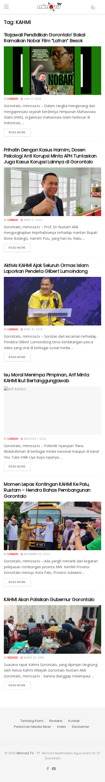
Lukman (12, 99)
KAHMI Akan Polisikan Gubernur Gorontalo (49, 599)
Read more (17, 132)
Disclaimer (80, 726)
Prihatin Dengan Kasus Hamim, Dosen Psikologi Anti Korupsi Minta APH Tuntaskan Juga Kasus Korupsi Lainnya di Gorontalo (50, 156)
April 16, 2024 (32, 329)
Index (61, 726)
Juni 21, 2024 (32, 99)
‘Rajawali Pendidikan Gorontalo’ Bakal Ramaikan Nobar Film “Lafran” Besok (44, 38)
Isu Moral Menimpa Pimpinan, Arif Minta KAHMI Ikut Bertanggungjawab (46, 378)
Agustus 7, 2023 (34, 439)
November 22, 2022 (36, 554)
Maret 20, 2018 (33, 658)
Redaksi (12, 658)
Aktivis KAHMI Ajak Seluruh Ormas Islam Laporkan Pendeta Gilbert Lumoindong (46, 268)
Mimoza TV (25, 753)
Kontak (74, 720)
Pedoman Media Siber (32, 726)
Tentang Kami (31, 720)
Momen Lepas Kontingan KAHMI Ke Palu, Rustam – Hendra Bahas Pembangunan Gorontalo (47, 490)
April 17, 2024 (32, 220)
